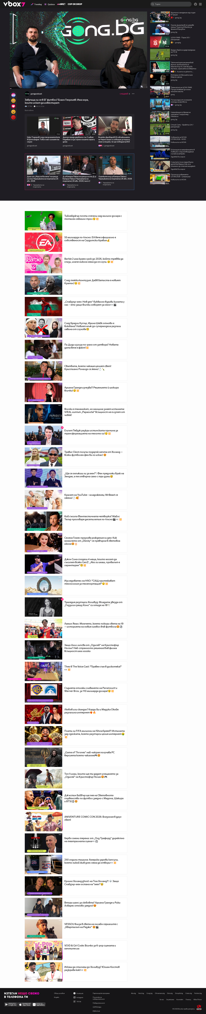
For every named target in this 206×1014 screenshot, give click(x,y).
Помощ (188, 999)
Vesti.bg (141, 993)
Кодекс (56, 997)
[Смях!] (13, 100)
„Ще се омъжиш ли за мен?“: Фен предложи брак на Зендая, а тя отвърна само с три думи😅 (94, 475)
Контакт (179, 999)
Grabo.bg (188, 993)
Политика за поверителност (99, 998)
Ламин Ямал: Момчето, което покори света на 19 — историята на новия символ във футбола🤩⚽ (93, 625)
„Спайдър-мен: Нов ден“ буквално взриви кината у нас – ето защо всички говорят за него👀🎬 (94, 303)
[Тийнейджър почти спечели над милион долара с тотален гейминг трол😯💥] (43, 220)
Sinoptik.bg (179, 993)
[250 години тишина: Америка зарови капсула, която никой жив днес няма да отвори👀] (43, 864)
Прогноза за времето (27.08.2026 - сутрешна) (180, 175)
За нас (162, 999)
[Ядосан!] (13, 117)
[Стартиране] (13, 86)
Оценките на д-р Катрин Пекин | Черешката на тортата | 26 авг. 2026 (115, 177)
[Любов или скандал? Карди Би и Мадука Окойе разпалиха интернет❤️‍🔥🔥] (43, 714)
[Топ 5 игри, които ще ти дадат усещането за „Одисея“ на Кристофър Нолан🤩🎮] (43, 778)
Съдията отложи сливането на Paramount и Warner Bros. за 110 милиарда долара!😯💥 (90, 689)
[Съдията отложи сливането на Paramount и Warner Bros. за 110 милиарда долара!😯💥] (43, 693)
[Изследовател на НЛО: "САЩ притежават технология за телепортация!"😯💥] (43, 585)
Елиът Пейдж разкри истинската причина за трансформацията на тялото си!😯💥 (91, 432)
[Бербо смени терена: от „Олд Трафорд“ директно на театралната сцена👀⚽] (43, 843)
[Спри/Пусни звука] (18, 86)
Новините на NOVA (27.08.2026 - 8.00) (179, 138)
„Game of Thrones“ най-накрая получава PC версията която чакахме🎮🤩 (89, 754)
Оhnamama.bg (160, 993)
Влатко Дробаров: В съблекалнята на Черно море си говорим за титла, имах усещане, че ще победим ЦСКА (114, 139)
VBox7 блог (197, 999)
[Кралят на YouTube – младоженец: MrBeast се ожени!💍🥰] (43, 499)
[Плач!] (13, 112)
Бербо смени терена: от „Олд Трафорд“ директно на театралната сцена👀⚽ (94, 840)
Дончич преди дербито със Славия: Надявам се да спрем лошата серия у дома (79, 139)
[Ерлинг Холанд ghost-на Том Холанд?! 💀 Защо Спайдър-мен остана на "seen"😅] (43, 886)
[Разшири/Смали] (138, 86)
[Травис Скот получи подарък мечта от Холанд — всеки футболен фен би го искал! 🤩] (43, 456)
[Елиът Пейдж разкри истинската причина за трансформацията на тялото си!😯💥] (43, 435)
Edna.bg (170, 993)
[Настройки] (143, 15)
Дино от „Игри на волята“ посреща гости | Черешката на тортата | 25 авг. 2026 (42, 178)
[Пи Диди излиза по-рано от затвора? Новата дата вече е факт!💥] (43, 349)
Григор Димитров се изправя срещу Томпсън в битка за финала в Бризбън (182, 27)
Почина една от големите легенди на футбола (181, 101)
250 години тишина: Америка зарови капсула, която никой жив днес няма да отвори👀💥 (91, 861)
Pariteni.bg (198, 993)
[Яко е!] (13, 95)
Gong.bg (149, 993)
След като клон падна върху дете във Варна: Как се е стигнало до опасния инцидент (183, 164)
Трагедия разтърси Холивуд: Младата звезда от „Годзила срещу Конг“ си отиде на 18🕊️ (93, 604)
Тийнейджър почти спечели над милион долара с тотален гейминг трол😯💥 (93, 217)
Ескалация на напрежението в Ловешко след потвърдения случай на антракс (183, 152)
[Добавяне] (143, 20)
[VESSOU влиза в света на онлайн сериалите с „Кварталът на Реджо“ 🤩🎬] (43, 929)
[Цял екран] (143, 86)
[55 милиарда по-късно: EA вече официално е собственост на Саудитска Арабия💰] (43, 242)
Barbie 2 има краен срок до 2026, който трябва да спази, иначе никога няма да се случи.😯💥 (93, 260)
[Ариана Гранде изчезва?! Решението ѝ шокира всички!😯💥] (43, 392)
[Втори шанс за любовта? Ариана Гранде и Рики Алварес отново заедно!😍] (43, 907)
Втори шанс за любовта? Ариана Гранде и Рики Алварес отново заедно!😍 (92, 904)
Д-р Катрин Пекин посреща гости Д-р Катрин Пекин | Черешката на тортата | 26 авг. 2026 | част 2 (79, 178)
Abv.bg (133, 993)
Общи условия (59, 993)
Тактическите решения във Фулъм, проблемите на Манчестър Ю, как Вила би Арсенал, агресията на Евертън (183, 65)
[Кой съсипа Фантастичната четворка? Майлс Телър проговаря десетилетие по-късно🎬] (43, 521)
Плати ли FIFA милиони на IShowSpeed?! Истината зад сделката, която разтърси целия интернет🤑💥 (94, 733)
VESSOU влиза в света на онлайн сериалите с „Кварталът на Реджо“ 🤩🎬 (91, 925)
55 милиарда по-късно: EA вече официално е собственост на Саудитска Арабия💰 (90, 239)
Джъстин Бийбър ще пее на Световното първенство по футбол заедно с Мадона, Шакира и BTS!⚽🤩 (93, 798)
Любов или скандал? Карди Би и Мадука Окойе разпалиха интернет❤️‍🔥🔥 (91, 711)
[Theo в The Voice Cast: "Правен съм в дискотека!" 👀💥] (43, 671)
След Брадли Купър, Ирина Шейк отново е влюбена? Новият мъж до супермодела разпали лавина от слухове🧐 (92, 326)
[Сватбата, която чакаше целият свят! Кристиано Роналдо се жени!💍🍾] (43, 371)
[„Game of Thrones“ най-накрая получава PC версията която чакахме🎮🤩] (43, 757)
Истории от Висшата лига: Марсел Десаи (182, 76)
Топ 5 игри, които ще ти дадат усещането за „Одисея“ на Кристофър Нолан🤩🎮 (91, 775)
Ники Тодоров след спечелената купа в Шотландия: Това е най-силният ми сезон (43, 139)
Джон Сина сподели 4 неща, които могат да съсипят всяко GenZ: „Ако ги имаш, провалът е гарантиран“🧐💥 (92, 562)
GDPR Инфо (97, 1007)
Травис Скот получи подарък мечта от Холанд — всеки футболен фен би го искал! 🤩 (93, 453)
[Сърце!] (13, 106)
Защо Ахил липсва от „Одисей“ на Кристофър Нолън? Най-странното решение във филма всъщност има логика (91, 648)
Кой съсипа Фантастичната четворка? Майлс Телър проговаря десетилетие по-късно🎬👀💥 (93, 518)
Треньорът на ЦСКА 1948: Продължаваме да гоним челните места (181, 89)
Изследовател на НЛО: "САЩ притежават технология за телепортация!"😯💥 (89, 582)
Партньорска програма (101, 993)
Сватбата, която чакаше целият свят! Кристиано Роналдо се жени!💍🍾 (87, 368)
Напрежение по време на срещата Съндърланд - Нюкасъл (181, 114)
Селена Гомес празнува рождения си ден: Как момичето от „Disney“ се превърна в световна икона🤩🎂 (92, 540)
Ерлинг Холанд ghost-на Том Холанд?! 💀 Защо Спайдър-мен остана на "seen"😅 (91, 883)
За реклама (170, 999)
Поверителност (99, 1003)
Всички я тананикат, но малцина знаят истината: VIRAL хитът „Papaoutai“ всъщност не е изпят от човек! (94, 411)
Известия (96, 1011)
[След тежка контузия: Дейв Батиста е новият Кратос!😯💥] (43, 285)
